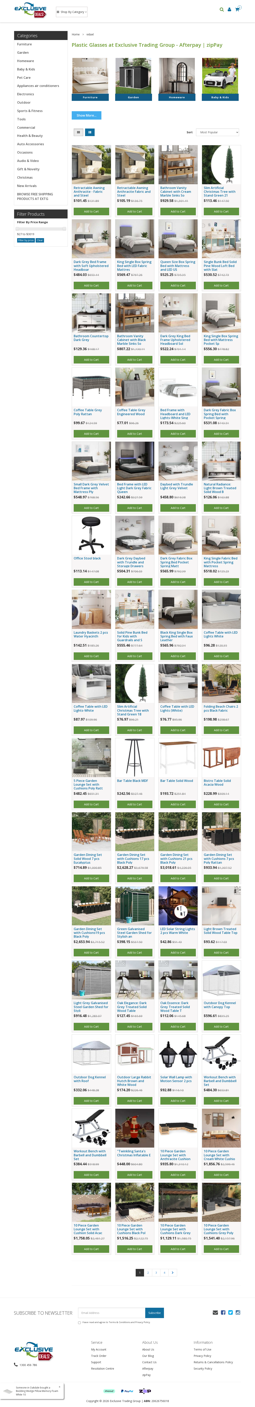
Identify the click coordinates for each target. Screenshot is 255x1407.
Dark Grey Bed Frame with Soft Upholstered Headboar (91, 266)
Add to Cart (91, 211)
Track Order (98, 1356)
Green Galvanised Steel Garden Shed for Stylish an (134, 933)
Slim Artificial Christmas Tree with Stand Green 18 (133, 710)
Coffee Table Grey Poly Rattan (88, 412)
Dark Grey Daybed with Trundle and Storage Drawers (131, 562)
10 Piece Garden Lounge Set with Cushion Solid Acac (88, 1229)
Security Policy (203, 1368)
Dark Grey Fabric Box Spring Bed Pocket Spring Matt (176, 562)
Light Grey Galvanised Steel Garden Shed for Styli (91, 1007)
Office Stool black (87, 558)
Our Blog (148, 1356)
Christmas (25, 177)
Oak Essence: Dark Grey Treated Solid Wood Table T (175, 1007)
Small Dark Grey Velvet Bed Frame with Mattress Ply (91, 488)
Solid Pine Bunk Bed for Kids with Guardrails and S (132, 636)
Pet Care (24, 77)
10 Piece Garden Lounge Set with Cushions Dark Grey (175, 1229)
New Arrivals (27, 186)
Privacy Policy (142, 1322)
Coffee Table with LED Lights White (221, 634)
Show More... (86, 115)
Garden (23, 52)
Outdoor (24, 102)
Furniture (24, 44)
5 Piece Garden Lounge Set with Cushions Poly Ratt (88, 784)
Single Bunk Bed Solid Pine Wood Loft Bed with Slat (220, 266)
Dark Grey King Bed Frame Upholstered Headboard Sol (175, 340)
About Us (148, 1349)
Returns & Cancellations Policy (213, 1362)
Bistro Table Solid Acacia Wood (217, 783)
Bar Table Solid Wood (176, 781)
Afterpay (147, 1368)
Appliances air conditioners (38, 86)
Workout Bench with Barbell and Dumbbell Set (220, 1081)
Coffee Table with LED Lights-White (91, 708)
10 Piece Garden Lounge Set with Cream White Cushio (219, 1155)
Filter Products (31, 213)
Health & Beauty (30, 135)
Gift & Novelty (28, 169)
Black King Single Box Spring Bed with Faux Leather (176, 636)
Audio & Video (28, 161)
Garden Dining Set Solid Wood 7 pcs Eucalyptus (88, 858)
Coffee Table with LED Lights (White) (177, 708)
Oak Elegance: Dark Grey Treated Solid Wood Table (132, 1007)
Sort (190, 132)
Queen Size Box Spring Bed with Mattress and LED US (177, 266)
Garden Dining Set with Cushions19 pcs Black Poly (89, 933)
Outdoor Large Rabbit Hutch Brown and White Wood (134, 1081)
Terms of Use (202, 1349)
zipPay (146, 1375)
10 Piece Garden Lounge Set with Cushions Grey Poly (218, 1229)
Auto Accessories (30, 144)
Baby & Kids (26, 69)
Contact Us (149, 1362)
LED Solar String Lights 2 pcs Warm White (177, 931)
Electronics (25, 94)
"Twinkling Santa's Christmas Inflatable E (134, 1153)
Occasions (25, 152)
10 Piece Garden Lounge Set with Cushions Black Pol (131, 1229)
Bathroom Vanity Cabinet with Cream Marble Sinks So (175, 192)
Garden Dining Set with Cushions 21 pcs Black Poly (176, 858)
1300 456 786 (28, 1365)
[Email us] (215, 1312)
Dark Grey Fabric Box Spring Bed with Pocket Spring (220, 414)
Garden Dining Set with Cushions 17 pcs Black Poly (133, 858)
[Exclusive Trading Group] (31, 10)
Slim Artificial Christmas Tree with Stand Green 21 (219, 192)
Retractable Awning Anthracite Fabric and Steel (134, 192)
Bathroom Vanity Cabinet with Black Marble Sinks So (131, 340)
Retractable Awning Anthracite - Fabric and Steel (89, 192)
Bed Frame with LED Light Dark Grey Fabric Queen (134, 488)
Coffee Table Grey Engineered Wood (131, 412)
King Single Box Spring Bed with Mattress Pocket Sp (221, 340)
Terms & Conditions (119, 1322)
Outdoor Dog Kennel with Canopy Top (220, 1005)
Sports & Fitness (30, 111)
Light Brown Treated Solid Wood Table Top (220, 931)
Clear (40, 240)
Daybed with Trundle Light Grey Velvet (176, 486)
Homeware (25, 61)
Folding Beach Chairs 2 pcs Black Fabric (221, 708)
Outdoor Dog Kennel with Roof (90, 1079)
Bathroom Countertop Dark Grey (91, 338)
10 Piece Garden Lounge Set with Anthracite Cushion (175, 1155)
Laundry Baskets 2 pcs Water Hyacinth (91, 634)
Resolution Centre (102, 1368)
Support (96, 1362)
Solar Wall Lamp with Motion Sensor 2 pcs (176, 1079)
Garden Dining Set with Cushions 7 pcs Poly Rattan (219, 858)
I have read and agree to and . (116, 1322)
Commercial (26, 127)
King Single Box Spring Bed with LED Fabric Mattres (134, 266)
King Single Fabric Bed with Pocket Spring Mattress (220, 562)
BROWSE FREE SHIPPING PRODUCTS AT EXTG (35, 196)
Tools (21, 119)
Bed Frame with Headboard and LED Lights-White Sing (175, 414)
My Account (98, 1349)
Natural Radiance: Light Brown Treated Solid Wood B (220, 488)
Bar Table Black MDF (132, 781)
